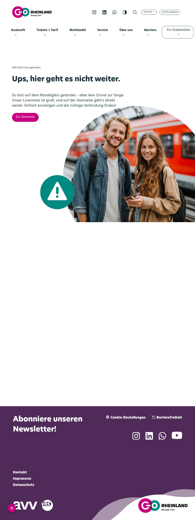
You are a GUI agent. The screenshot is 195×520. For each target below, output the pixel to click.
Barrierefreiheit (169, 417)
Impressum (22, 478)
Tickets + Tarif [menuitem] (47, 30)
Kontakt (20, 472)
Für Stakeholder (178, 30)
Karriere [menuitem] (150, 30)
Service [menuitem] (102, 30)
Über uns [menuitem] (126, 30)
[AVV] (27, 505)
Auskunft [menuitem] (18, 30)
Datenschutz (23, 485)
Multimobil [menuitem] (78, 30)
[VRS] (49, 505)
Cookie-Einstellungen (128, 417)
